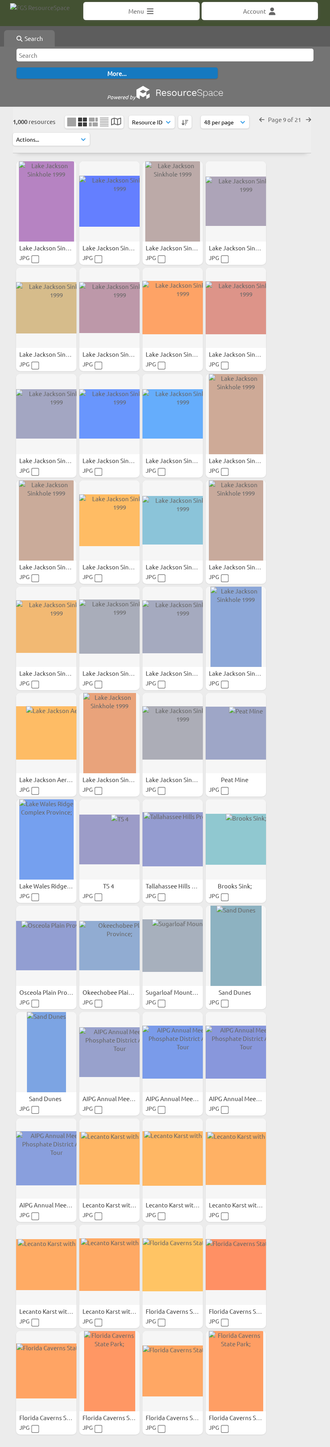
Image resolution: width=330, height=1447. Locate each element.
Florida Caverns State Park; (183, 1311)
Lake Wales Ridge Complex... (58, 886)
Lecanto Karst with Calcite (118, 1205)
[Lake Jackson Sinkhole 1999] (46, 201)
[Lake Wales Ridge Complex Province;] (46, 839)
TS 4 (109, 886)
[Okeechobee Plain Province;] (109, 946)
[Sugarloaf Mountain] (172, 946)
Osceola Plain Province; (52, 992)
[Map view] (116, 122)
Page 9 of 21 (285, 119)
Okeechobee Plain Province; (121, 992)
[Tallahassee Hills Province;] (172, 839)
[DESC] (185, 122)
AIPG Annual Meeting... (114, 1098)
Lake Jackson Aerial (46, 779)
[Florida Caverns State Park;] (172, 1265)
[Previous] (261, 119)
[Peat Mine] (236, 733)
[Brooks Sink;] (236, 839)
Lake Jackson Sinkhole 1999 (57, 248)
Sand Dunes (235, 992)
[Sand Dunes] (236, 946)
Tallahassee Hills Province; (182, 886)
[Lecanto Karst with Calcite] (109, 1158)
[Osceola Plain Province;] (46, 946)
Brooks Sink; (235, 886)
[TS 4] (109, 839)
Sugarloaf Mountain (174, 992)
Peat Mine (235, 779)
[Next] (308, 119)
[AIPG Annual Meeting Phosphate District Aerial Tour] (109, 1052)
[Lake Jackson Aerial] (46, 733)
